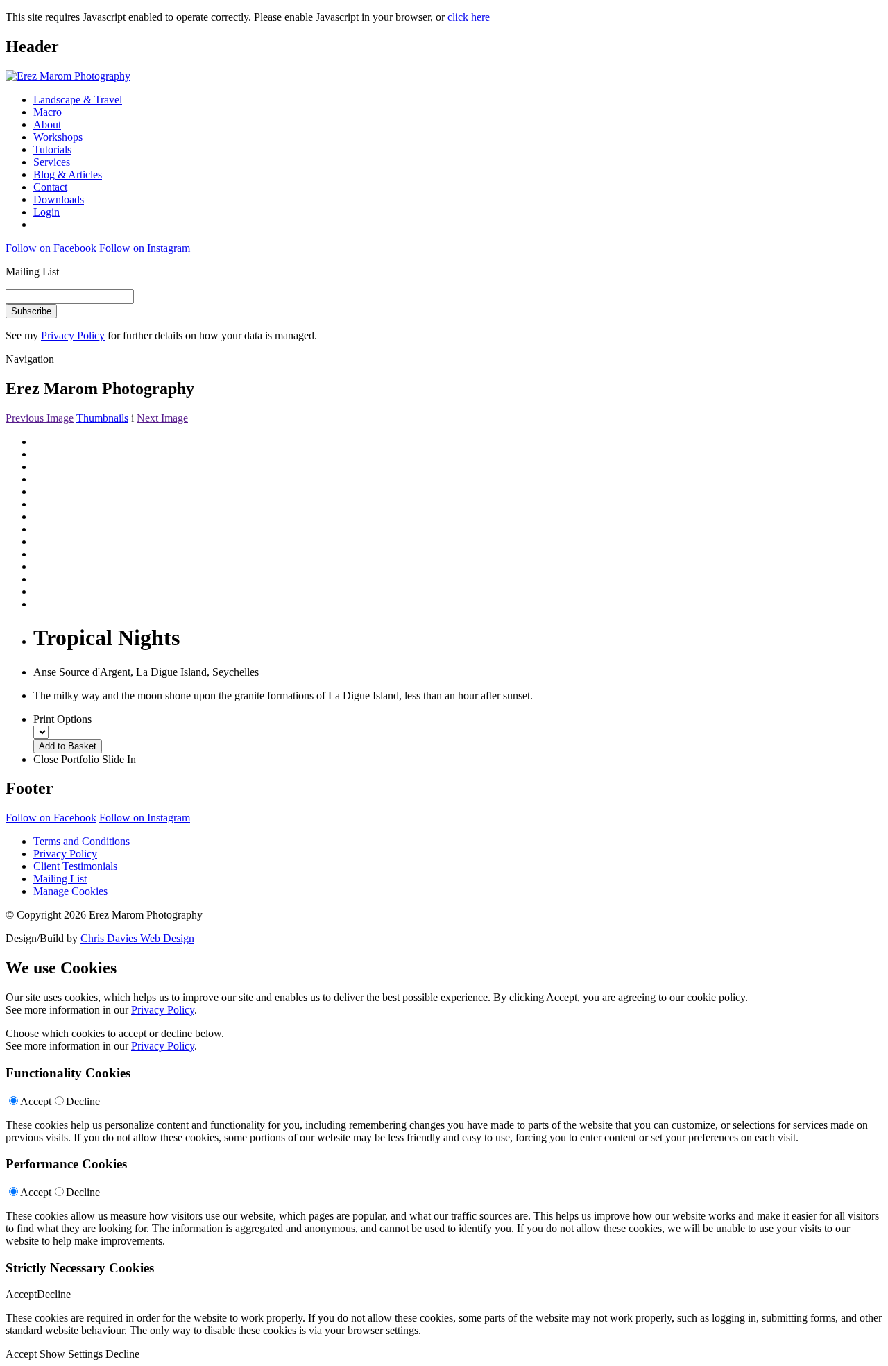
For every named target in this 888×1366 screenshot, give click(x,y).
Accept (35, 1101)
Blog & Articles (67, 174)
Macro (47, 112)
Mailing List (60, 879)
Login (46, 212)
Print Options (62, 719)
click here (468, 17)
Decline (83, 1101)
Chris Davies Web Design (137, 938)
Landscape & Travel (77, 99)
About (47, 124)
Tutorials (52, 149)
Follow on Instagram (144, 248)
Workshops (58, 137)
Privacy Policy (73, 335)
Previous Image (40, 418)
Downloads (58, 199)
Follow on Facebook (51, 248)
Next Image (162, 418)
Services (51, 162)
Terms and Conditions (81, 841)
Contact (50, 187)
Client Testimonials (75, 866)
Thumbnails (102, 418)
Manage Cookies (70, 891)
